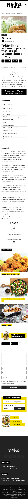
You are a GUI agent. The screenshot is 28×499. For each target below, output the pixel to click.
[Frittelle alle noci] (14, 313)
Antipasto (8, 13)
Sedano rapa (10, 108)
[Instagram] (10, 456)
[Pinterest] (14, 456)
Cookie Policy (17, 487)
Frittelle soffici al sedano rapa (10, 274)
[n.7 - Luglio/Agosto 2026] (6, 335)
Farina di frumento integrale (13, 117)
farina (8, 114)
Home (2, 13)
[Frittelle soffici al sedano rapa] (14, 262)
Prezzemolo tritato (16, 128)
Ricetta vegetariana (9, 38)
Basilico (11, 125)
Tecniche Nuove (16, 469)
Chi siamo (3, 466)
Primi (8, 478)
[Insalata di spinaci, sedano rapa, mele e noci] (14, 287)
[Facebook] (5, 456)
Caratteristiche (7, 405)
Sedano (9, 111)
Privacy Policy (10, 487)
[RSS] (18, 456)
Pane (9, 480)
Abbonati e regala (11, 466)
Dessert (23, 480)
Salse (13, 480)
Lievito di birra (9, 119)
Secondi (12, 478)
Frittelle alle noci (6, 325)
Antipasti (3, 478)
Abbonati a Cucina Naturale (17, 336)
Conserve (18, 480)
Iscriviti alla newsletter (6, 469)
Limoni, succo (8, 130)
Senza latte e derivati (9, 41)
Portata (16, 405)
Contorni (17, 478)
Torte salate (4, 480)
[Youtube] (22, 456)
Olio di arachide (7, 136)
